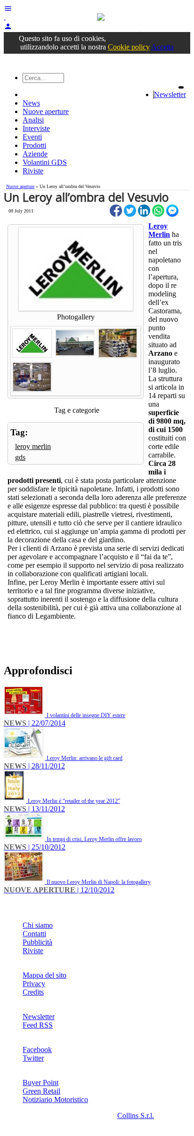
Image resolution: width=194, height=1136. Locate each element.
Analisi (33, 120)
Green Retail (41, 1091)
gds (20, 457)
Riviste (33, 171)
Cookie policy (129, 47)
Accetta (162, 47)
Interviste (36, 128)
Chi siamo (38, 925)
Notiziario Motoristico (55, 1099)
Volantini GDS (45, 162)
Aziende (35, 154)
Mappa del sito (44, 975)
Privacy (34, 984)
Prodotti (34, 145)
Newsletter (170, 94)
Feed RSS (38, 1025)
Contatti (34, 934)
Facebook (37, 1050)
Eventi (32, 137)
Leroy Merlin (159, 230)
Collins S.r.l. (135, 1115)
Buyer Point (40, 1083)
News (31, 103)
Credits (33, 992)
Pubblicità (37, 942)
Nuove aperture (46, 111)
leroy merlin (33, 446)
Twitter (33, 1058)
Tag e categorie (76, 410)
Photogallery (76, 317)
